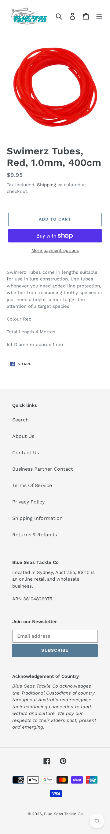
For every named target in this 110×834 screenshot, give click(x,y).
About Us (23, 436)
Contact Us (25, 452)
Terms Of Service (32, 485)
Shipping (46, 184)
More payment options (55, 250)
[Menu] (99, 16)
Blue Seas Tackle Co (63, 814)
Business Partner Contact (42, 469)
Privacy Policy (28, 502)
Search (20, 420)
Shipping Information (37, 518)
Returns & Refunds (34, 534)
